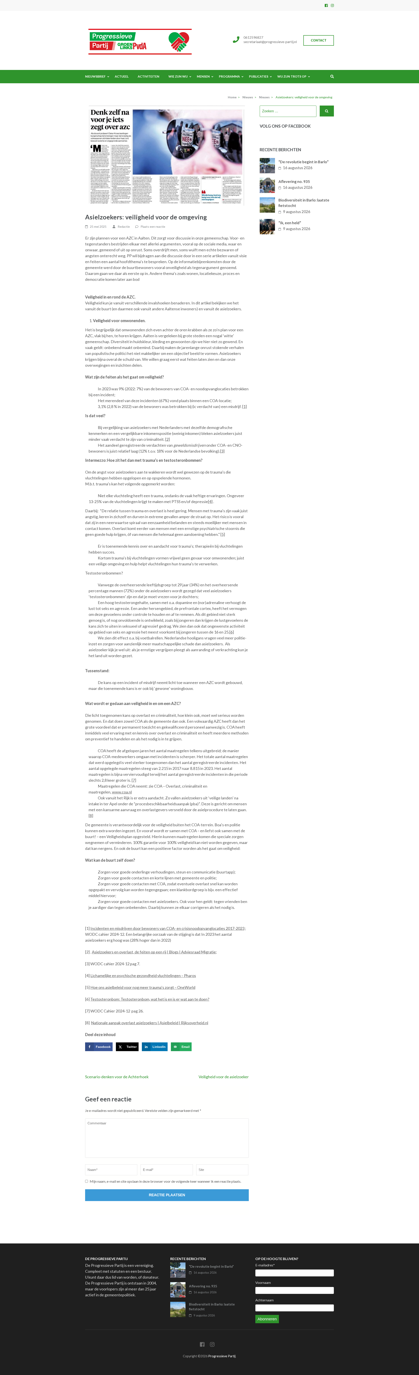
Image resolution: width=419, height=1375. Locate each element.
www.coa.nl (122, 792)
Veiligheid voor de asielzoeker (224, 1076)
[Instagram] (332, 5)
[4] (210, 501)
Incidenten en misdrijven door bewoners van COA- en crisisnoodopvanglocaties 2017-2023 (167, 928)
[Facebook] (326, 5)
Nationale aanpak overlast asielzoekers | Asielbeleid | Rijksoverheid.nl (149, 1022)
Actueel (122, 76)
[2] (167, 439)
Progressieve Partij (221, 1356)
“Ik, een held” (289, 222)
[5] (222, 534)
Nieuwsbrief (95, 76)
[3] (222, 451)
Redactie (124, 226)
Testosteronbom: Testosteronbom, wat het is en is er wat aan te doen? (149, 999)
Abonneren (267, 1319)
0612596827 (253, 37)
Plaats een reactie (153, 226)
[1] (244, 406)
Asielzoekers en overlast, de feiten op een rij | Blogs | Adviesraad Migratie (154, 952)
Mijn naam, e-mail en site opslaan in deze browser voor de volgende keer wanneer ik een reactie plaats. (165, 1181)
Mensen (203, 76)
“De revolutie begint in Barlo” (303, 162)
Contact (318, 40)
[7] (134, 780)
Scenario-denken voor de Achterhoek (117, 1076)
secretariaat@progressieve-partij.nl (270, 42)
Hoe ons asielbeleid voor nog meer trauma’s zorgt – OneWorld (142, 987)
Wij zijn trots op (291, 76)
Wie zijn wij (178, 76)
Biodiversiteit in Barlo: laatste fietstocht (303, 203)
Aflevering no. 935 (294, 181)
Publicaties (258, 76)
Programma (229, 76)
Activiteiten (148, 76)
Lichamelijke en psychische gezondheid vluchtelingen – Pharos (143, 975)
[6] (231, 632)
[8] (91, 815)
